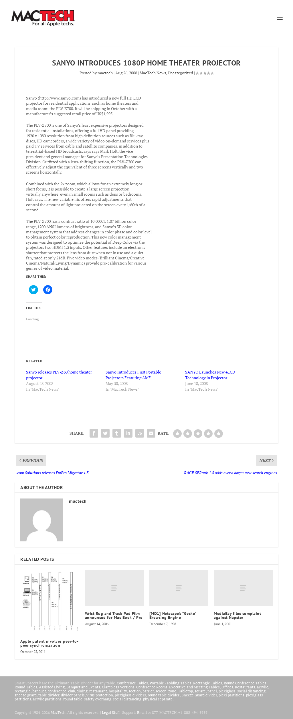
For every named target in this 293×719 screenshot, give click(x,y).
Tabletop (185, 691)
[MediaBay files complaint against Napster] (243, 587)
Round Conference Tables (245, 683)
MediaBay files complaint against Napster (237, 615)
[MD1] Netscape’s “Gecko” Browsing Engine (173, 615)
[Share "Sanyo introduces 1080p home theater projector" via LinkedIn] (128, 433)
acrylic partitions (47, 699)
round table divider (164, 695)
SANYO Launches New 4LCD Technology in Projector (210, 374)
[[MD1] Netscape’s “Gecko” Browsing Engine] (178, 587)
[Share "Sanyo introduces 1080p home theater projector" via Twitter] (105, 433)
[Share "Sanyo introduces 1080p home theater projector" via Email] (151, 433)
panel (212, 691)
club (71, 691)
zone (172, 691)
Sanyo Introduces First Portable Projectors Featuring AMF (133, 374)
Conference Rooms (151, 687)
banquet (39, 691)
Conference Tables (132, 683)
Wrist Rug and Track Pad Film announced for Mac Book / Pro (114, 615)
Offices (227, 687)
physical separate (158, 699)
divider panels (73, 695)
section (134, 691)
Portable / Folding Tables (170, 683)
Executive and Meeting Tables (194, 687)
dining (82, 691)
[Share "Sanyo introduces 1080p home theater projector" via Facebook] (94, 433)
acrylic (262, 687)
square (200, 691)
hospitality (118, 691)
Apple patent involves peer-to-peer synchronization (49, 643)
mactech (105, 73)
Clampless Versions (118, 687)
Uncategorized (180, 73)
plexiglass (227, 691)
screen (161, 691)
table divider (48, 695)
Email (142, 712)
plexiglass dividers (130, 695)
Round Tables (26, 687)
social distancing (251, 691)
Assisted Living (52, 687)
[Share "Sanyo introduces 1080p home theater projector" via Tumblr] (116, 433)
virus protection (99, 695)
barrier (148, 691)
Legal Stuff (111, 712)
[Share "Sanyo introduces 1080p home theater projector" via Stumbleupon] (139, 433)
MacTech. (58, 712)
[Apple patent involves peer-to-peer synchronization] (49, 601)
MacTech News (153, 73)
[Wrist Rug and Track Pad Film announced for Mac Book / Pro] (114, 587)
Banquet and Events (83, 687)
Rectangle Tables (207, 683)
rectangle (23, 691)
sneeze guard (26, 695)
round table (72, 699)
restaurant (98, 691)
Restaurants (245, 687)
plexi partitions (231, 695)
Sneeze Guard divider (199, 695)
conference (57, 691)
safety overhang (97, 699)
